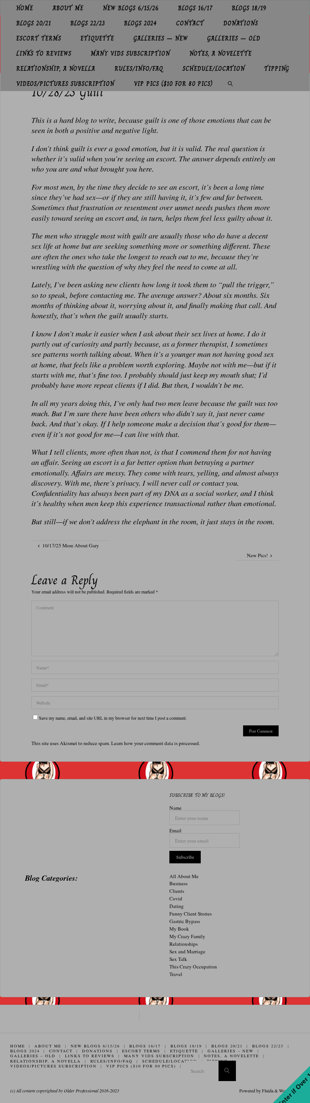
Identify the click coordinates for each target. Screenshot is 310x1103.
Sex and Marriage (187, 951)
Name (175, 808)
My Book (179, 928)
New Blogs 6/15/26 (95, 1046)
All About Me (183, 876)
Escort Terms (141, 1050)
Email (175, 830)
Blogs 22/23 (268, 1046)
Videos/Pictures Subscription (53, 1066)
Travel (175, 974)
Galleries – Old (33, 1055)
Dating (176, 906)
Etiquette (184, 1050)
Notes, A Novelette (231, 1055)
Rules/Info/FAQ (111, 1061)
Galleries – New (231, 1050)
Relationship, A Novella (45, 1061)
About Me (47, 1046)
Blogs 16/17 (145, 1046)
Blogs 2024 (25, 1050)
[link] (230, 83)
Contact (61, 1050)
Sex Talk (178, 959)
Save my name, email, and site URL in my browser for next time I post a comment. (113, 718)
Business (178, 883)
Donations (97, 1050)
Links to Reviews (90, 1055)
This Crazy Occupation (193, 966)
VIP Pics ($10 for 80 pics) (141, 1066)
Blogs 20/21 (227, 1046)
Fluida (267, 1091)
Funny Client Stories (190, 913)
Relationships (183, 943)
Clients (176, 891)
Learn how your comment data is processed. (155, 743)
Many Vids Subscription (159, 1055)
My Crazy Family (187, 936)
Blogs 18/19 (186, 1046)
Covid (175, 898)
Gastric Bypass (184, 921)
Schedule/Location (169, 1061)
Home (17, 1046)
